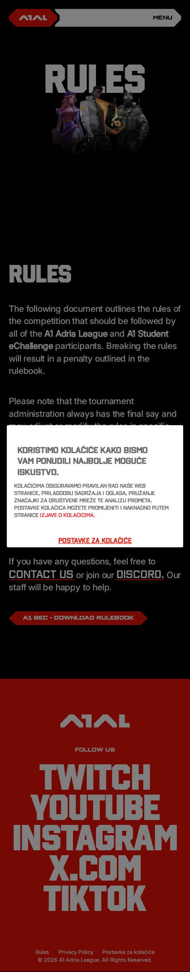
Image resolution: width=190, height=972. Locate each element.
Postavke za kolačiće (95, 540)
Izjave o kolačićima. (67, 515)
